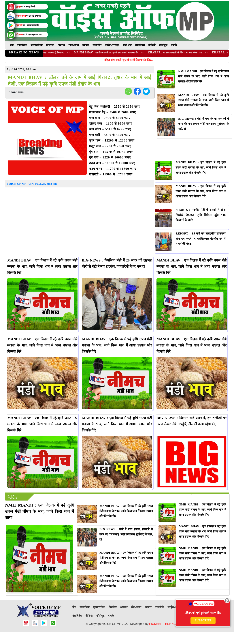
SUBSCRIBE (203, 620)
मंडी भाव (127, 45)
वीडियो (152, 45)
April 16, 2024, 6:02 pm (42, 183)
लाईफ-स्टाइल (112, 45)
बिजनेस (50, 45)
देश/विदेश (140, 45)
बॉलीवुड (163, 45)
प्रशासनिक (37, 45)
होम (12, 45)
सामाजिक (22, 45)
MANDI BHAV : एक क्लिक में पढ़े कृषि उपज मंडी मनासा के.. (87, 52)
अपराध (61, 45)
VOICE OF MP (16, 183)
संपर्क (174, 45)
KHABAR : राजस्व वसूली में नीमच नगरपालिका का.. (156, 52)
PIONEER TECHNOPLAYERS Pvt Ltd (174, 623)
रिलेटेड (12, 497)
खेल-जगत (74, 45)
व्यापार (85, 45)
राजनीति (97, 45)
